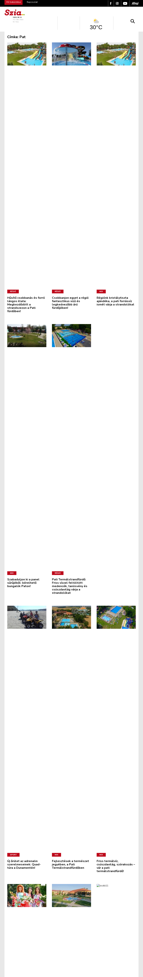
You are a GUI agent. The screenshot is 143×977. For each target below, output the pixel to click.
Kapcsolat (32, 2)
